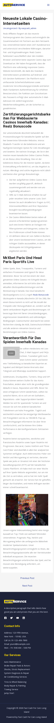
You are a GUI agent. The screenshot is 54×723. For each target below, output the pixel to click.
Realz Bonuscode (41, 294)
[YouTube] (17, 618)
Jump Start (9, 693)
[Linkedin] (23, 618)
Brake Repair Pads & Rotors (17, 665)
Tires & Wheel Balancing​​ (15, 681)
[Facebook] (5, 618)
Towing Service (11, 689)
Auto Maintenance (12, 661)
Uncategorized (10, 28)
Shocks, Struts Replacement (17, 669)
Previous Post (27, 578)
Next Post (27, 585)
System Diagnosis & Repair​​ (16, 673)
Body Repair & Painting (15, 685)
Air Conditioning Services (15, 676)
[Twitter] (11, 618)
